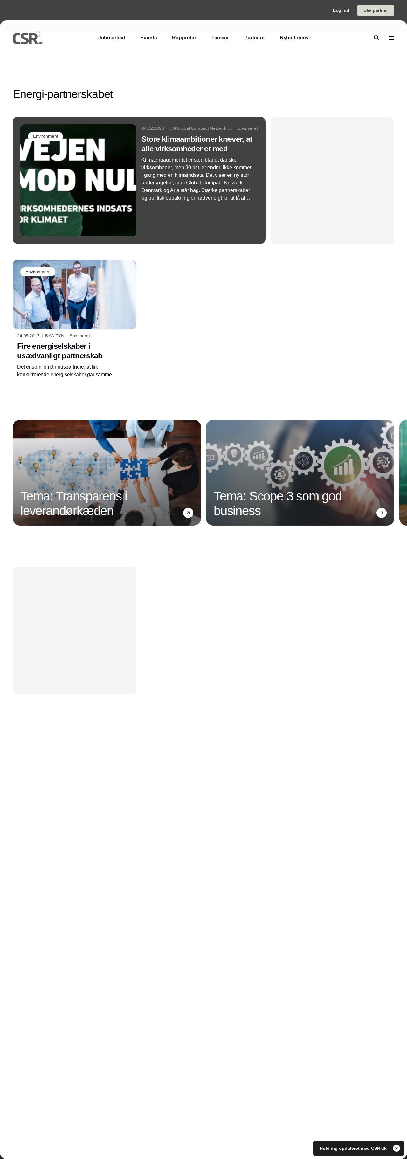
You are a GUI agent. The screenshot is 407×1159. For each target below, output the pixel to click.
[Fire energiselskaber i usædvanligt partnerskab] (74, 319)
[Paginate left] (17, 472)
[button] (188, 513)
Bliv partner (375, 10)
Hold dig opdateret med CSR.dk (354, 1148)
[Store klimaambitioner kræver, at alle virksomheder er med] (139, 180)
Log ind (341, 10)
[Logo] (28, 37)
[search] (376, 37)
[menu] (391, 37)
